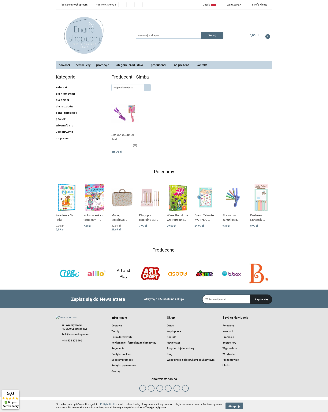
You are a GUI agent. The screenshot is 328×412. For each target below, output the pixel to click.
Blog (169, 354)
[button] (119, 318)
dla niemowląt (66, 93)
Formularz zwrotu (121, 336)
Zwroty (115, 331)
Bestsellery (229, 342)
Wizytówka (228, 354)
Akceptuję (234, 405)
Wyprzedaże (229, 348)
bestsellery (83, 65)
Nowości (227, 331)
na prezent (64, 138)
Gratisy (115, 371)
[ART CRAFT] (150, 273)
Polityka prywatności (123, 365)
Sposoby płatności (122, 359)
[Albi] (69, 273)
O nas (170, 325)
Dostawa (116, 325)
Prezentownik (230, 359)
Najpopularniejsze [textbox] (123, 87)
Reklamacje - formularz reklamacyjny (133, 342)
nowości (64, 65)
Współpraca (174, 331)
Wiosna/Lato (65, 125)
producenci (159, 65)
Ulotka (226, 365)
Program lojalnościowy (180, 348)
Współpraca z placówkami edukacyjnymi (191, 359)
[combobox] (131, 87)
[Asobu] (177, 273)
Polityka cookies (121, 354)
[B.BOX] (231, 273)
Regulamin (118, 348)
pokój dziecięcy (67, 112)
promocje (102, 65)
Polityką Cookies (108, 404)
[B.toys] (258, 273)
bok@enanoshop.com (75, 334)
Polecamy (228, 325)
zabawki (62, 87)
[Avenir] (204, 273)
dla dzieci (63, 100)
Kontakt (171, 336)
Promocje (228, 336)
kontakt (202, 65)
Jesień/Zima (65, 131)
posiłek (61, 119)
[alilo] (96, 273)
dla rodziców (65, 106)
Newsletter (173, 342)
